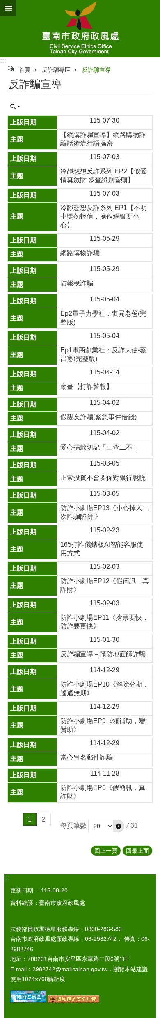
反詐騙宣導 (96, 69)
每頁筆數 (73, 825)
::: (3, 60)
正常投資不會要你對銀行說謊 (103, 477)
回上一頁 (105, 850)
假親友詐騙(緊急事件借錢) (98, 416)
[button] (118, 826)
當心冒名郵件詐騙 (86, 757)
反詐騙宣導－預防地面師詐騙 (103, 654)
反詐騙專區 (56, 69)
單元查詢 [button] (15, 106)
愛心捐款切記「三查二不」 (99, 447)
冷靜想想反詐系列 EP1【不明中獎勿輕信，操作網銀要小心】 (103, 216)
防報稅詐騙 (76, 283)
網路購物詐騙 (80, 252)
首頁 (24, 69)
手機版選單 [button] (8, 8)
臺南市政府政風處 (80, 28)
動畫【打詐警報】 (86, 386)
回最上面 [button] (137, 850)
